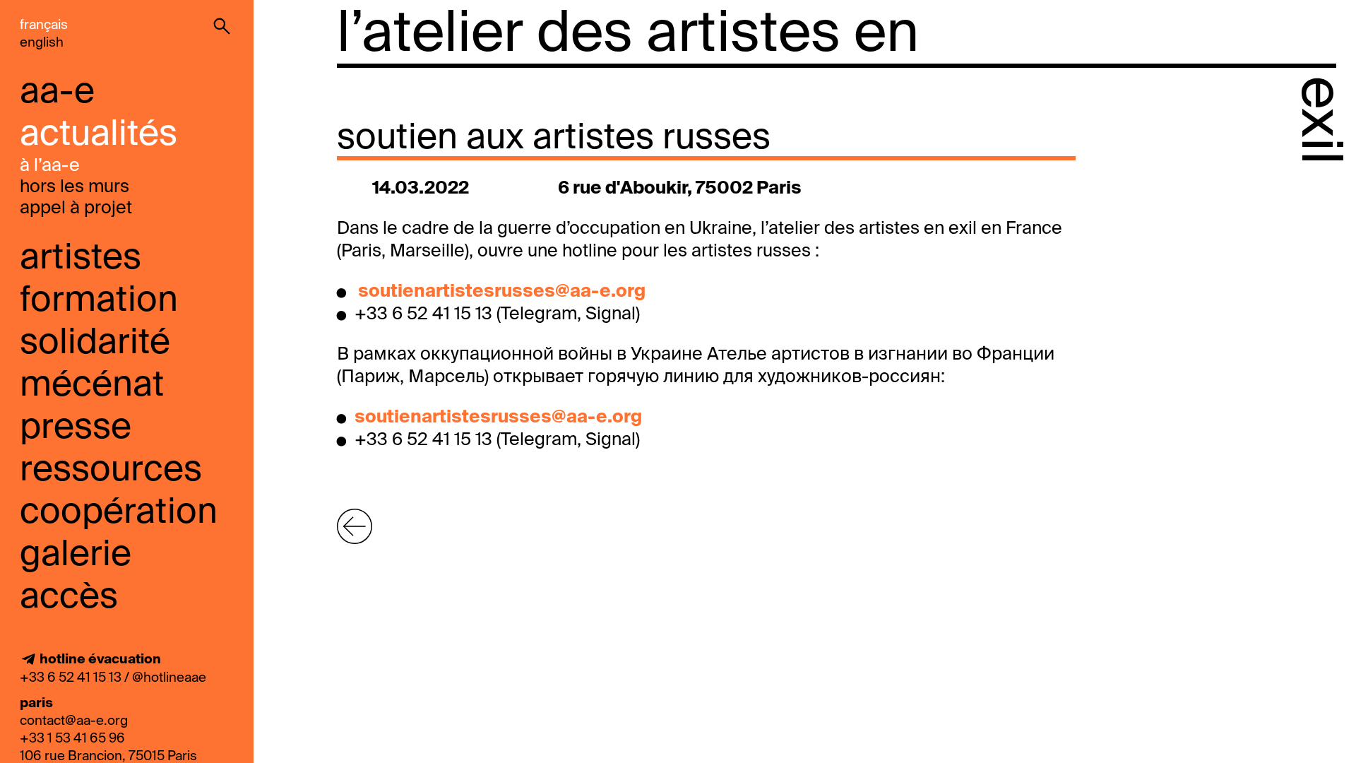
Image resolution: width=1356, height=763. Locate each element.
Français (44, 25)
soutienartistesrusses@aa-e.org (502, 292)
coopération (119, 513)
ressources (111, 470)
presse (75, 428)
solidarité (95, 343)
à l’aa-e (50, 166)
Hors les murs (74, 187)
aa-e (57, 92)
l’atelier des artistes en (628, 35)
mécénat (92, 385)
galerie (75, 555)
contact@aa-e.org (74, 721)
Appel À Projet (76, 209)
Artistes (80, 258)
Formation (99, 301)
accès (69, 597)
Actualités (98, 135)
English (42, 42)
